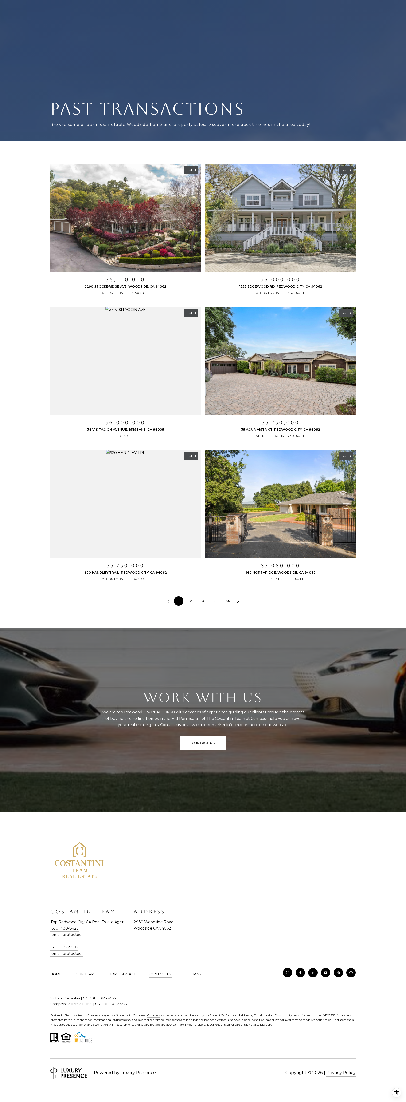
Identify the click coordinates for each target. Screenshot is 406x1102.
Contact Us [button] (203, 743)
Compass (153, 1015)
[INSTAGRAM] (287, 972)
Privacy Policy (341, 1072)
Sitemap (193, 974)
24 (227, 601)
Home (56, 974)
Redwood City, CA (75, 922)
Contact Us (160, 974)
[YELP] (338, 972)
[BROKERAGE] (351, 972)
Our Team (85, 974)
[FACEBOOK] (300, 972)
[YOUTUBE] (325, 972)
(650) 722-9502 (64, 947)
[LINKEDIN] (313, 972)
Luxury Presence (138, 1072)
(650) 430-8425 (64, 928)
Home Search (122, 974)
